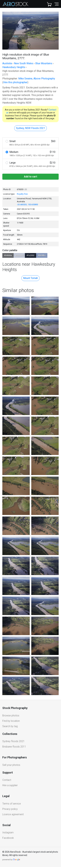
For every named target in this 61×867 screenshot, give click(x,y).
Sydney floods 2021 (13, 741)
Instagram (8, 832)
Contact (6, 779)
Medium (32, 153)
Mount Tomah (30, 278)
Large (32, 164)
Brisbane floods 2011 (14, 746)
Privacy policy (10, 808)
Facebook (8, 837)
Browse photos (10, 715)
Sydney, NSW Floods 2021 (30, 128)
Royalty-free (22, 194)
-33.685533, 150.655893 (27, 204)
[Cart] (49, 4)
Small (32, 143)
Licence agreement (13, 814)
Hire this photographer (15, 82)
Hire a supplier (10, 785)
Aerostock (15, 4)
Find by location (11, 720)
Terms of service (11, 803)
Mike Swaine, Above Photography (36, 78)
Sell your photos (11, 764)
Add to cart (30, 176)
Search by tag (10, 726)
